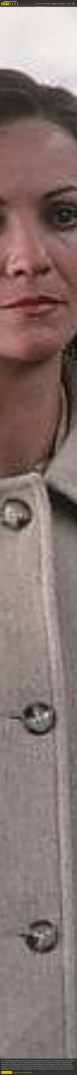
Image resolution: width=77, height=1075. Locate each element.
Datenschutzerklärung (65, 1069)
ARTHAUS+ (62, 3)
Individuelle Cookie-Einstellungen (22, 1072)
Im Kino (47, 3)
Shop (69, 3)
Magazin (54, 3)
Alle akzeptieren (6, 1072)
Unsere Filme (40, 3)
